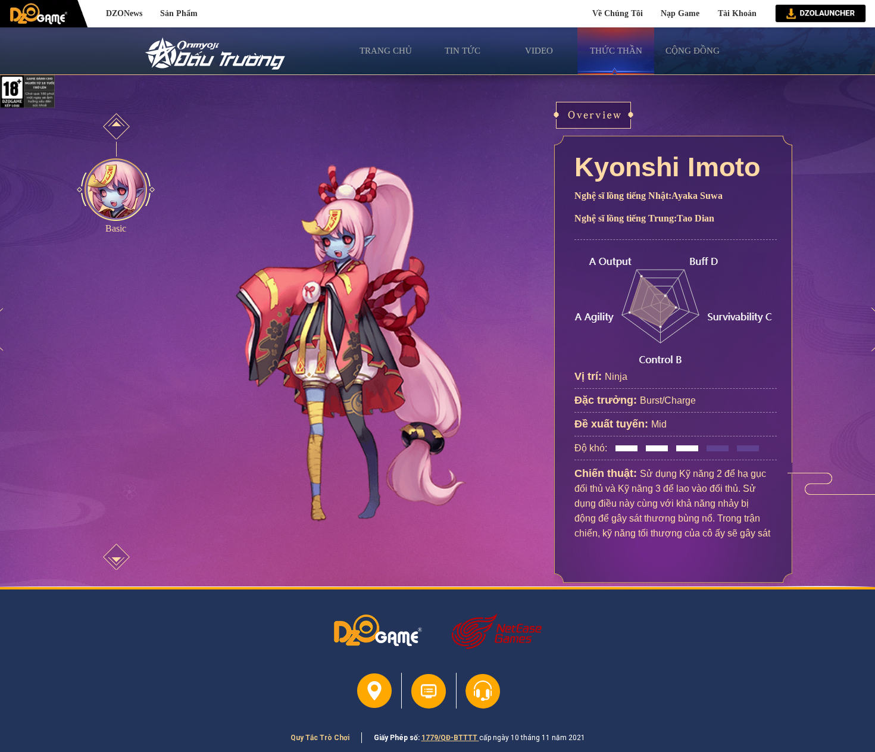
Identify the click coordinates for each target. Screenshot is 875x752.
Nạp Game (680, 13)
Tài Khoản (737, 13)
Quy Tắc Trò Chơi (319, 738)
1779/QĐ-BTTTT (450, 738)
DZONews (124, 13)
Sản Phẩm (179, 13)
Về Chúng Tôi (617, 13)
